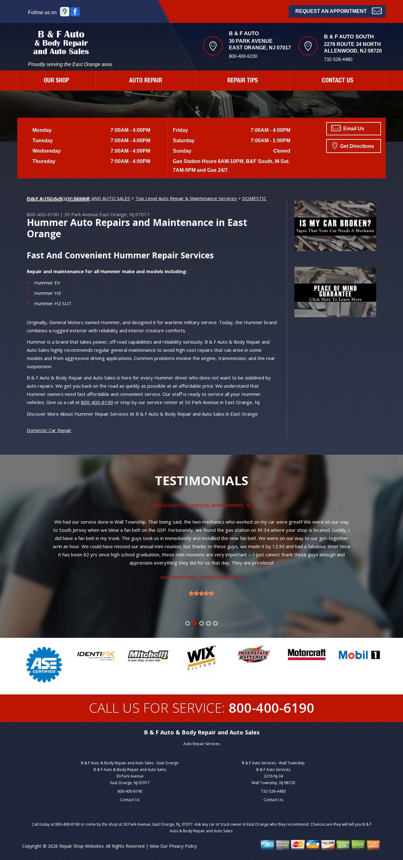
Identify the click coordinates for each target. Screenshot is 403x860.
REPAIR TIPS (242, 81)
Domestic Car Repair (49, 430)
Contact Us (129, 799)
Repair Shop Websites (81, 846)
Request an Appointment (331, 11)
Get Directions (356, 146)
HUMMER (78, 199)
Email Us (353, 128)
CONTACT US (337, 81)
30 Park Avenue (81, 214)
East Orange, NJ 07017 (124, 214)
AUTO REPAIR (145, 81)
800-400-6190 (243, 56)
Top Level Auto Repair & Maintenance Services (186, 198)
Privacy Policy (183, 846)
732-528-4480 (273, 791)
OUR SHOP (56, 81)
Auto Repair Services (201, 743)
